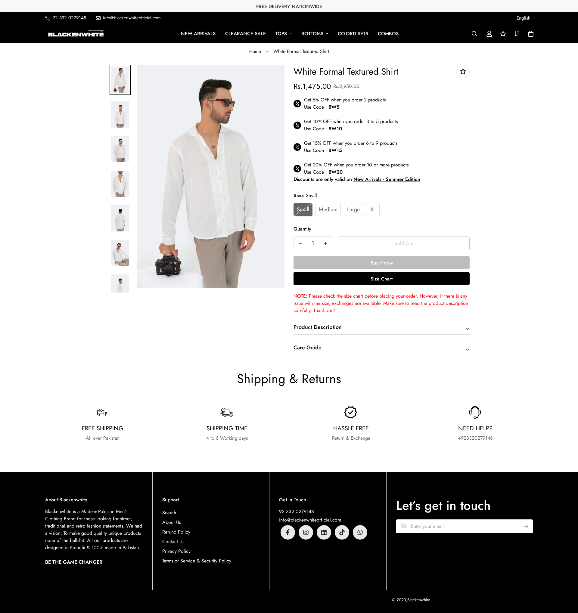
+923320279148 (475, 438)
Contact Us (173, 541)
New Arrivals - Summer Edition (386, 179)
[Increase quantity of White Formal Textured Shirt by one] (325, 243)
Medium (328, 209)
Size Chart (382, 278)
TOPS (281, 33)
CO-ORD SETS (353, 33)
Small (303, 209)
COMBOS (388, 33)
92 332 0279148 (296, 511)
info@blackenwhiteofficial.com (310, 519)
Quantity (302, 228)
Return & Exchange (351, 438)
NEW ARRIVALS (198, 33)
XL (373, 209)
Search (169, 512)
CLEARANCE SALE (245, 33)
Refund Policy (176, 531)
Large (353, 209)
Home (255, 51)
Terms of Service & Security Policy (196, 560)
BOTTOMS (312, 33)
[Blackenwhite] (76, 33)
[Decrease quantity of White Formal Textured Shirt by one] (300, 243)
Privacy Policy (176, 551)
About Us (171, 522)
